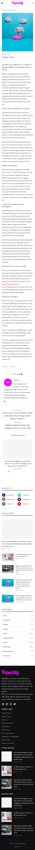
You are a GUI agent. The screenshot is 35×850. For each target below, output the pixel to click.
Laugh (18, 629)
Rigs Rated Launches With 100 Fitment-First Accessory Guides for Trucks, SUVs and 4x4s (24, 569)
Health (18, 624)
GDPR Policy (5, 730)
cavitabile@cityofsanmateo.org (13, 287)
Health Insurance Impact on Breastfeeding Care (24, 555)
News (18, 642)
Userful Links (6, 709)
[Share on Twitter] (17, 374)
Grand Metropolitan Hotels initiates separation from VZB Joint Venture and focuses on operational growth (24, 584)
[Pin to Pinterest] (19, 374)
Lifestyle (13, 366)
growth (5, 366)
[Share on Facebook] (15, 374)
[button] (4, 455)
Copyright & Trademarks (10, 736)
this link (8, 336)
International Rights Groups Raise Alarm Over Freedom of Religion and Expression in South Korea (17, 463)
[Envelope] (14, 704)
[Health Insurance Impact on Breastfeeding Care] (8, 557)
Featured (18, 620)
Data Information (7, 723)
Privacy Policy (6, 713)
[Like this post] (13, 374)
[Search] (33, 3)
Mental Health (18, 638)
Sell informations (7, 733)
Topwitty (16, 380)
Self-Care (18, 656)
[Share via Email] (21, 374)
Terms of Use (5, 716)
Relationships (18, 651)
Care (18, 616)
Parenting (18, 647)
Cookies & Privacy (7, 743)
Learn (18, 633)
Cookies (4, 720)
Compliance (5, 726)
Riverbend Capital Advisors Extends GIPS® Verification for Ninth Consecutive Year (24, 598)
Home (3, 10)
